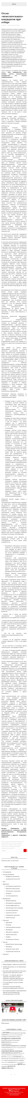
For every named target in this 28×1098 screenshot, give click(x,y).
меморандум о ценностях (17, 1054)
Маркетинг (6, 884)
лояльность (9, 1054)
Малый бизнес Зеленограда (14, 944)
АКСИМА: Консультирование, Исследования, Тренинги (14, 1088)
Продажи (8, 893)
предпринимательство (13, 1060)
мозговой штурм (9, 1056)
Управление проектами (13, 915)
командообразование (6, 1047)
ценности (11, 1066)
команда (23, 1046)
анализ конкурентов (12, 1034)
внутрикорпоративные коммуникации (10, 1040)
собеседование (12, 846)
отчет (2, 1060)
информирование (6, 1044)
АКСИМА (6, 1033)
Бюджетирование (11, 900)
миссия (3, 1056)
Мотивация (9, 929)
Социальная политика (12, 939)
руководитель (12, 1062)
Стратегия (4, 1035)
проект (2, 1062)
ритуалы (6, 1062)
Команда (8, 925)
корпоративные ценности (10, 1053)
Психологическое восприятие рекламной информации (11, 987)
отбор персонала (18, 844)
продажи (21, 1060)
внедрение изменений (11, 1038)
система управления (20, 1062)
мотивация (19, 843)
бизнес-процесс (16, 1036)
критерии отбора (5, 843)
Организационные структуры (14, 908)
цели (20, 1063)
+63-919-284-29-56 (14, 1094)
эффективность (7, 1068)
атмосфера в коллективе (7, 1036)
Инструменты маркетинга (13, 886)
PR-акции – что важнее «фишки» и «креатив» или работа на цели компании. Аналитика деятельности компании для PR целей (13, 977)
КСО (4, 882)
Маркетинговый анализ (13, 888)
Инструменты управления (13, 903)
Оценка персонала (12, 25)
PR (1, 1033)
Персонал (6, 920)
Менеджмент (6, 898)
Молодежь (9, 946)
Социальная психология (13, 951)
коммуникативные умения (11, 841)
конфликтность (20, 841)
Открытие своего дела (12, 949)
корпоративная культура (11, 1051)
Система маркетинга (12, 896)
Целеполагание (10, 917)
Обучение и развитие (12, 932)
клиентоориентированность (10, 1046)
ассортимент (19, 1034)
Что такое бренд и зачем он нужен (13, 982)
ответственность (5, 846)
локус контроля (12, 843)
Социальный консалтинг (13, 879)
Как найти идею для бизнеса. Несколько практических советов (14, 971)
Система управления (12, 910)
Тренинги (6, 954)
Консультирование (8, 874)
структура (11, 1064)
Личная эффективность (12, 905)
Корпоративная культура (13, 927)
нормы (22, 1056)
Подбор (18, 25)
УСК (13, 848)
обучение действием (14, 1058)
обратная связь (5, 1058)
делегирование (15, 1042)
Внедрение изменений (12, 876)
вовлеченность (6, 1042)
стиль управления (5, 1064)
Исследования (7, 872)
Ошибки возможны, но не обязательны (14, 967)
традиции (15, 1064)
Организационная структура (18, 1033)
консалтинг (14, 1047)
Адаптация (9, 922)
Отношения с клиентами (13, 891)
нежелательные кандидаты (7, 844)
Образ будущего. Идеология (11, 964)
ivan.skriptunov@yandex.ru (14, 1093)
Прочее (5, 942)
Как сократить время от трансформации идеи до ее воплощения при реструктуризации (14, 992)
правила (6, 1060)
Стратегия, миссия (11, 913)
